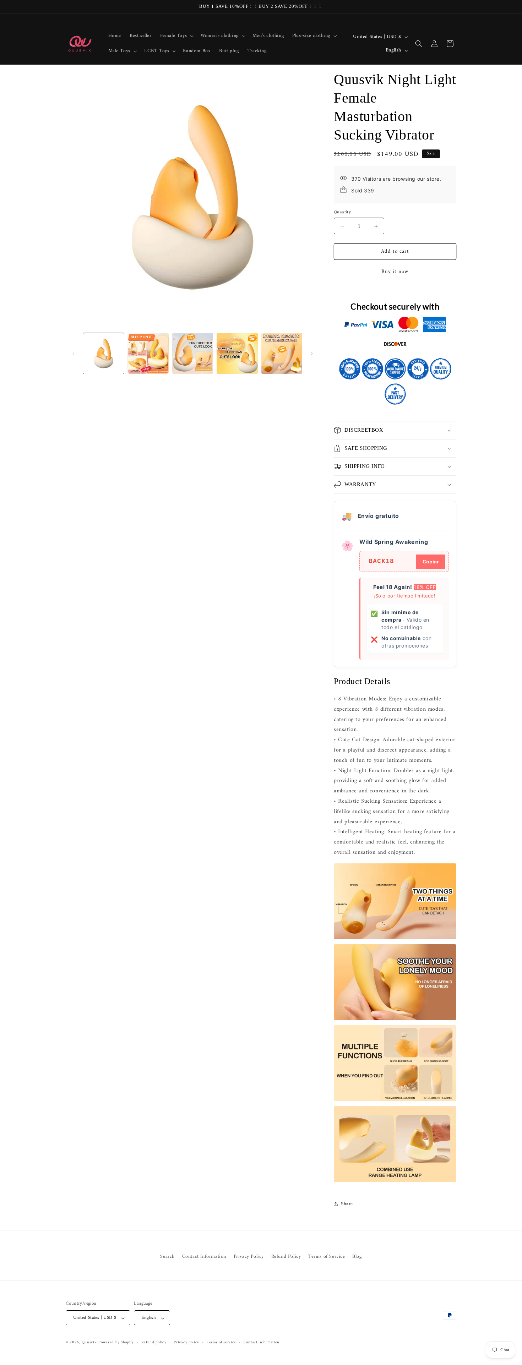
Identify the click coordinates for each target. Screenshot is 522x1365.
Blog (356, 1256)
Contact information (261, 1342)
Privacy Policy (249, 1256)
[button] (176, 35)
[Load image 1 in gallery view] (103, 353)
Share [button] (347, 1204)
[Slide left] (73, 353)
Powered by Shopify (116, 1342)
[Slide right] (312, 353)
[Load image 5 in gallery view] (281, 353)
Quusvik (89, 1342)
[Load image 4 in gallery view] (237, 353)
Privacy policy (186, 1342)
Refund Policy (286, 1256)
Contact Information (204, 1256)
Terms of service (221, 1342)
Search (167, 1256)
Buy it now (395, 272)
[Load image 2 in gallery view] (147, 353)
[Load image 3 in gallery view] (192, 353)
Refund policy (154, 1342)
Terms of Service (326, 1256)
